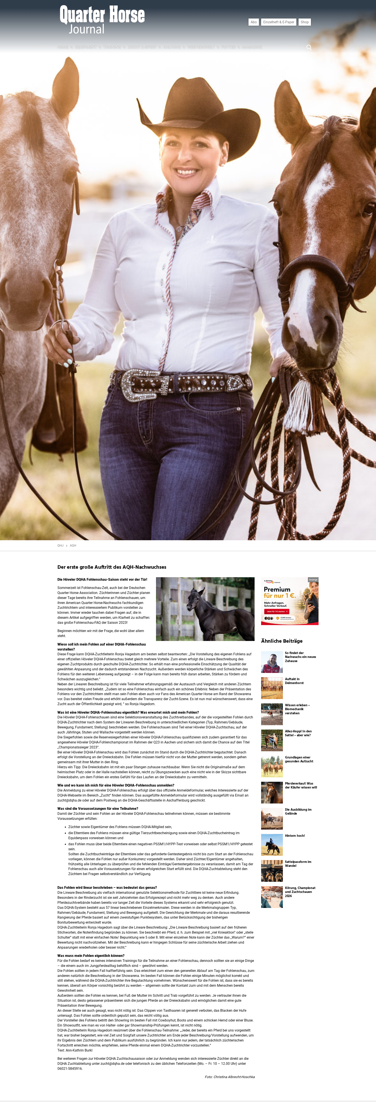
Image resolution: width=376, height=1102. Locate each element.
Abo (254, 22)
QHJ (60, 545)
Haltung (172, 47)
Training (112, 47)
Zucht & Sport (142, 47)
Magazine (252, 47)
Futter (229, 47)
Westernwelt (201, 47)
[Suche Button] (309, 47)
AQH (73, 545)
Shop (305, 22)
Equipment (86, 47)
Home (63, 47)
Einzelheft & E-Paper (278, 22)
